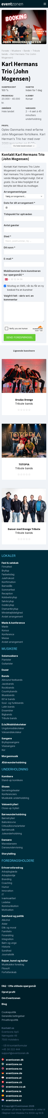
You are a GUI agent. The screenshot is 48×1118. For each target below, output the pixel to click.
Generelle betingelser (13, 1016)
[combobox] (24, 241)
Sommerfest (8, 589)
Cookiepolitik (9, 1012)
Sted (7, 236)
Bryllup (5, 570)
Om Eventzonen (11, 998)
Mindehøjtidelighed (12, 612)
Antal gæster (11, 225)
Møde (5, 626)
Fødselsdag (8, 574)
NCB (41, 1113)
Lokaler (8, 556)
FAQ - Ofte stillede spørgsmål (19, 986)
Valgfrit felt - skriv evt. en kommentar (19, 297)
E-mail (8, 258)
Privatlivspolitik (10, 1019)
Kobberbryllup (9, 597)
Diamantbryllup (10, 608)
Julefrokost (8, 578)
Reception (7, 593)
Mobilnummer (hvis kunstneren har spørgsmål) (22, 273)
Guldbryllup (8, 605)
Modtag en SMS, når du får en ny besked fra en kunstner (25, 287)
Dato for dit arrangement (19, 202)
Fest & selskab (10, 562)
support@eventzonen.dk (15, 1053)
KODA (32, 1113)
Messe (5, 638)
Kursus (5, 630)
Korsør (29, 98)
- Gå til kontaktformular (14, 1045)
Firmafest (7, 566)
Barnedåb (7, 585)
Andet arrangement (12, 616)
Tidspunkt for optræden (18, 214)
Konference (8, 634)
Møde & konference (13, 622)
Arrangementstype (15, 191)
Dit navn (9, 247)
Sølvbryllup (8, 601)
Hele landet (8, 111)
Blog (4, 1004)
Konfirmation (9, 582)
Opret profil (8, 992)
